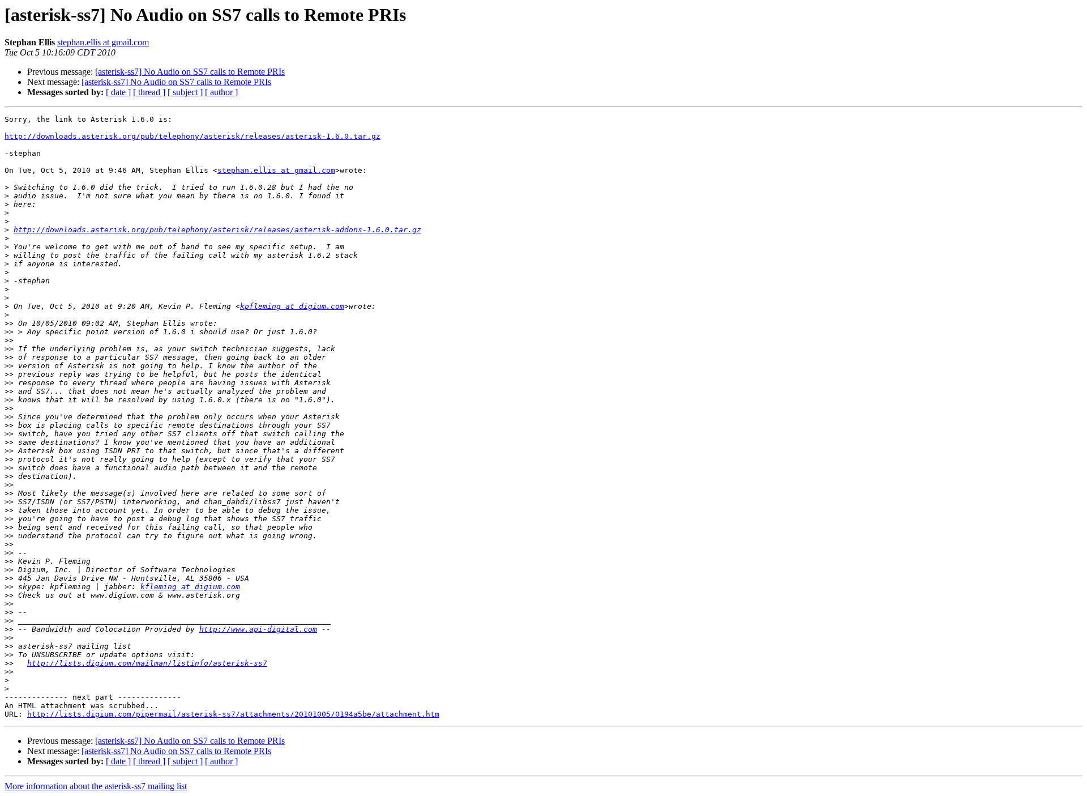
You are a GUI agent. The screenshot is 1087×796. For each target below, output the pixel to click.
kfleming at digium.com (190, 586)
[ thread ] (149, 92)
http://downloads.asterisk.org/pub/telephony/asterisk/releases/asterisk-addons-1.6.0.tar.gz (217, 229)
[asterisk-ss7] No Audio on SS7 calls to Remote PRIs (190, 71)
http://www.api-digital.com (258, 629)
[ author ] (221, 92)
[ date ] (118, 92)
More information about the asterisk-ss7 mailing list (96, 786)
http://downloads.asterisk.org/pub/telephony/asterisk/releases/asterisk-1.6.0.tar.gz (192, 136)
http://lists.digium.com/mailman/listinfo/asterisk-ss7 (147, 663)
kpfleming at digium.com (292, 306)
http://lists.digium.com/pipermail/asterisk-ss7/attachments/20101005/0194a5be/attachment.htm (233, 714)
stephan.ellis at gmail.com (103, 42)
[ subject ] (185, 92)
